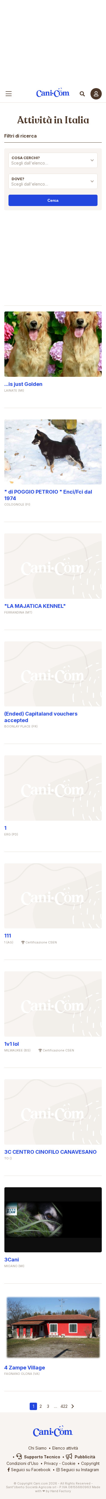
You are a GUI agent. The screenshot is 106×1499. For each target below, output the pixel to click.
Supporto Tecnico (41, 1456)
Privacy (51, 1463)
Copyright (90, 1463)
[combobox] (53, 165)
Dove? (18, 178)
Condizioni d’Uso (22, 1463)
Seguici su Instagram (79, 1469)
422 (64, 1406)
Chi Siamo (37, 1448)
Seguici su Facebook (30, 1469)
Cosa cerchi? (26, 157)
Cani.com (53, 92)
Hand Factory (60, 1491)
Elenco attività (65, 1448)
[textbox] (53, 163)
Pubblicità (84, 1456)
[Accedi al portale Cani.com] (96, 93)
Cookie (68, 1463)
